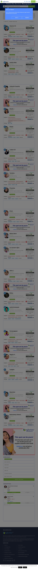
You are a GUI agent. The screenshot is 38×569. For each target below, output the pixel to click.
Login (32, 1)
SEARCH (27, 17)
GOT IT (16, 17)
